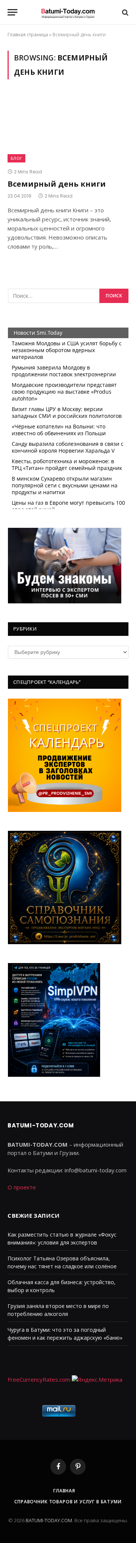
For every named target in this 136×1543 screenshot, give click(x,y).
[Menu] (12, 12)
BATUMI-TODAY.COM (49, 1520)
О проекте (22, 1187)
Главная (64, 1490)
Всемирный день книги (57, 184)
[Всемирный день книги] (68, 128)
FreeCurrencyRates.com (39, 1379)
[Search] (124, 12)
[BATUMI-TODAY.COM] (68, 12)
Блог (16, 158)
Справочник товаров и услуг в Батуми (67, 1501)
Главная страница (28, 34)
